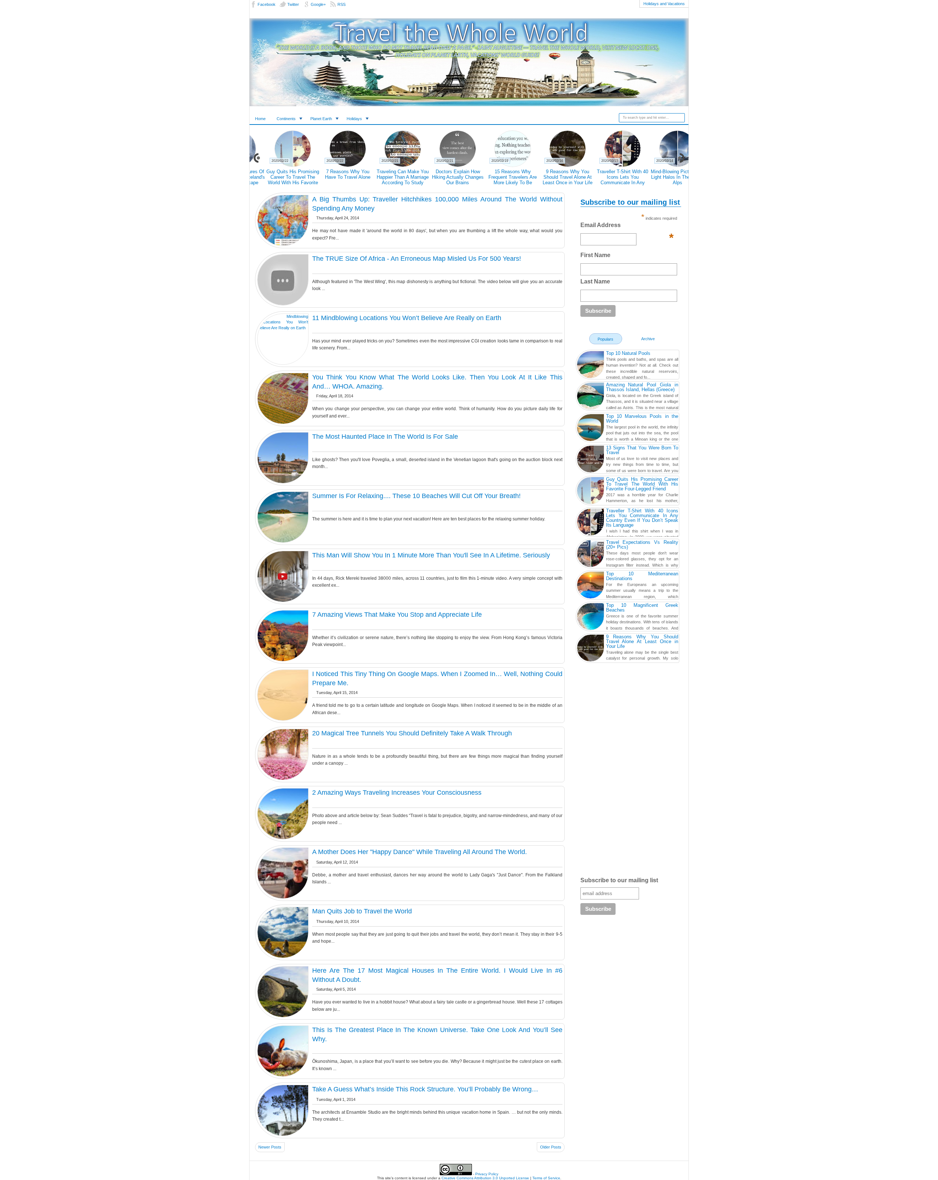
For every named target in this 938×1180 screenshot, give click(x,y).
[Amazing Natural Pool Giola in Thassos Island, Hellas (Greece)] (590, 397)
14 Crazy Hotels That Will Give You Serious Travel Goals (497, 177)
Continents (286, 118)
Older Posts (550, 1147)
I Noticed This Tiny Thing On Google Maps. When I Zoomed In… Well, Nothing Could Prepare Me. (437, 678)
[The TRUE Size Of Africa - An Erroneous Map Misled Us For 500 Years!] (283, 279)
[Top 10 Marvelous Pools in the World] (590, 428)
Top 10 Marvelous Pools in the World (642, 418)
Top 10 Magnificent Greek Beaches (642, 607)
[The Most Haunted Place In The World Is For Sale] (283, 457)
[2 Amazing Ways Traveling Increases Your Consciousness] (283, 813)
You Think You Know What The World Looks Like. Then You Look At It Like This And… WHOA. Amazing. (437, 382)
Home (260, 118)
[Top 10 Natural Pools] (590, 365)
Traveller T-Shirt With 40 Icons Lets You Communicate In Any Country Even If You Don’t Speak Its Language (277, 182)
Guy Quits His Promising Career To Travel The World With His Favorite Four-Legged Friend (642, 483)
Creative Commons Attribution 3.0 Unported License (485, 1178)
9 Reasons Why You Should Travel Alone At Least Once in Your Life (642, 641)
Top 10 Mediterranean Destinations (642, 576)
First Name (595, 255)
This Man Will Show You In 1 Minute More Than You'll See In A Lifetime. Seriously (431, 555)
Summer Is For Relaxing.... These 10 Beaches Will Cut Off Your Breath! (416, 496)
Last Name (595, 281)
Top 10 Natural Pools (628, 353)
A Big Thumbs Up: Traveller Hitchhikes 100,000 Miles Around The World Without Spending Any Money (437, 204)
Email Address (626, 227)
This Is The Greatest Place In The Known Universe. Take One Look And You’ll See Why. (437, 1034)
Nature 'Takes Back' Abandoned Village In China (387, 177)
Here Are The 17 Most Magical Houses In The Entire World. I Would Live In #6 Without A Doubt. (437, 975)
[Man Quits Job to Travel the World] (283, 932)
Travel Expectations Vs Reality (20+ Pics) (552, 174)
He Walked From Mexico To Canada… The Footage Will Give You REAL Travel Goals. (662, 180)
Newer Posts (269, 1147)
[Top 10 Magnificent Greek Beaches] (590, 617)
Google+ (318, 4)
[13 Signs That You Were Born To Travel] (590, 460)
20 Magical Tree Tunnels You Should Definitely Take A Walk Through (412, 733)
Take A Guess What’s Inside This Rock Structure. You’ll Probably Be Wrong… (425, 1089)
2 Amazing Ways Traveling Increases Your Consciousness (396, 792)
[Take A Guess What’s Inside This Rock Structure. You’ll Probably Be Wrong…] (283, 1110)
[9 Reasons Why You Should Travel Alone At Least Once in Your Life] (590, 649)
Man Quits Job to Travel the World (362, 911)
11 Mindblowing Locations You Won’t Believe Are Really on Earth (406, 318)
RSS (341, 4)
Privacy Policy (486, 1174)
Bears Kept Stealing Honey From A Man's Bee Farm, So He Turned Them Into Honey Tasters (442, 180)
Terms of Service (546, 1178)
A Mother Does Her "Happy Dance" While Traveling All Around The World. (419, 852)
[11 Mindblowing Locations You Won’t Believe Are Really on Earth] (283, 339)
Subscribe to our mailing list (619, 880)
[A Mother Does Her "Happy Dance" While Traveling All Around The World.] (283, 873)
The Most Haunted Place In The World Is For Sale (385, 436)
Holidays (354, 118)
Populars (605, 339)
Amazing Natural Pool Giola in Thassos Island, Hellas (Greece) (642, 387)
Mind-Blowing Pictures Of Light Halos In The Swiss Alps (332, 177)
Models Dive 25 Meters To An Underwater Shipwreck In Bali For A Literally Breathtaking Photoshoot (607, 182)
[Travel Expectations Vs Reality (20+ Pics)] (590, 554)
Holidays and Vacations (664, 3)
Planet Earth (321, 118)
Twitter (293, 4)
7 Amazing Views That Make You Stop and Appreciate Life (397, 614)
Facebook (267, 4)
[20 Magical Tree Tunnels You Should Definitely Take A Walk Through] (283, 754)
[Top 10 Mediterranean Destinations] (590, 586)
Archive (648, 339)
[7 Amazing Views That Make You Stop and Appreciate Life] (283, 635)
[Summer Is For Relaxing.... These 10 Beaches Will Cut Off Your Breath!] (283, 517)
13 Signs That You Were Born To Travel (642, 450)
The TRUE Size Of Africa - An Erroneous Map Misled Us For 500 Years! (416, 258)
